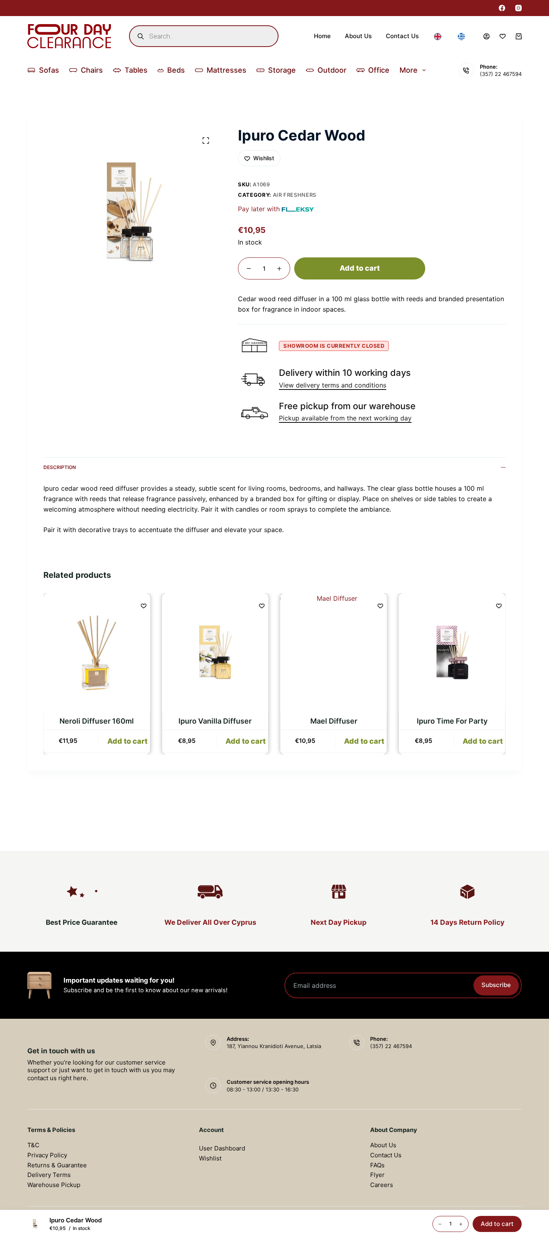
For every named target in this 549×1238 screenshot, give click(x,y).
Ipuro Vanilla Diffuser (215, 721)
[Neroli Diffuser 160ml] (96, 652)
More (408, 70)
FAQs (377, 1165)
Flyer (377, 1175)
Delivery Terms (49, 1175)
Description (59, 467)
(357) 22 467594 (501, 74)
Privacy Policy (47, 1155)
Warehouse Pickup (53, 1185)
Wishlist (210, 1158)
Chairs (92, 70)
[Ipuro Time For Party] (452, 652)
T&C (33, 1145)
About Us (358, 36)
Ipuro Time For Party (452, 721)
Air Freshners (294, 195)
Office (378, 70)
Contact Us (402, 36)
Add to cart (360, 268)
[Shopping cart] (519, 36)
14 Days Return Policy (467, 922)
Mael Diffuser (333, 721)
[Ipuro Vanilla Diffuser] (215, 652)
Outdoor (332, 70)
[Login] (486, 36)
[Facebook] (502, 8)
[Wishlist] (503, 36)
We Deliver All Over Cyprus (210, 922)
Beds (176, 70)
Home (322, 36)
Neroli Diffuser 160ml (96, 721)
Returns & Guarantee (57, 1165)
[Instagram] (518, 8)
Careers (381, 1185)
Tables (136, 70)
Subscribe (496, 985)
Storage (282, 70)
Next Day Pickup (339, 922)
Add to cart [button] (127, 741)
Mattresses (226, 70)
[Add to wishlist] (143, 605)
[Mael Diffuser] (333, 652)
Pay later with (259, 209)
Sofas (49, 70)
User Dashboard (222, 1148)
